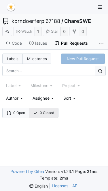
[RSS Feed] (7, 31)
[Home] (11, 7)
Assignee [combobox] (41, 98)
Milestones (37, 58)
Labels (12, 58)
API (75, 185)
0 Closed (47, 113)
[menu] (70, 98)
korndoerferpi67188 (36, 21)
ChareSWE (77, 21)
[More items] (101, 43)
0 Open (19, 113)
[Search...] (100, 71)
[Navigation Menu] (100, 7)
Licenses (60, 185)
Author (12, 98)
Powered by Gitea (27, 171)
